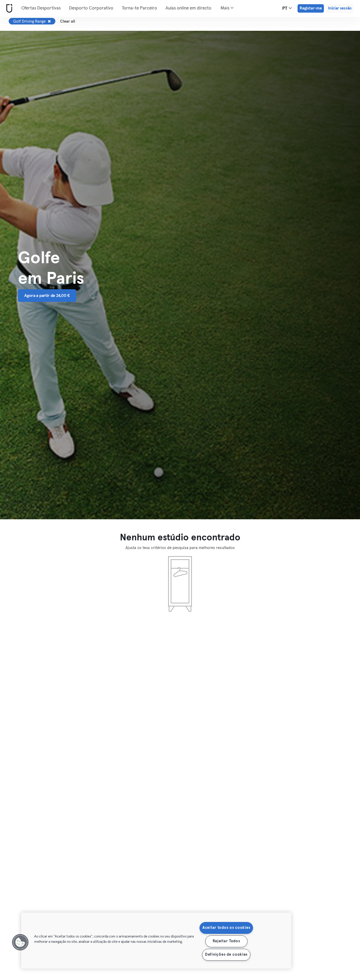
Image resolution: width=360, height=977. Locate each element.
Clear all (67, 21)
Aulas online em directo (188, 8)
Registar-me (311, 8)
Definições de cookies (226, 954)
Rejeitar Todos (226, 941)
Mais (225, 8)
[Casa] (8, 8)
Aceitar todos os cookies (226, 928)
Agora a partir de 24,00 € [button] (47, 295)
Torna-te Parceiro (139, 8)
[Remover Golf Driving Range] (49, 21)
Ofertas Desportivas (41, 8)
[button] (20, 942)
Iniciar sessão (340, 8)
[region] (156, 941)
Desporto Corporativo (91, 8)
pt (285, 8)
